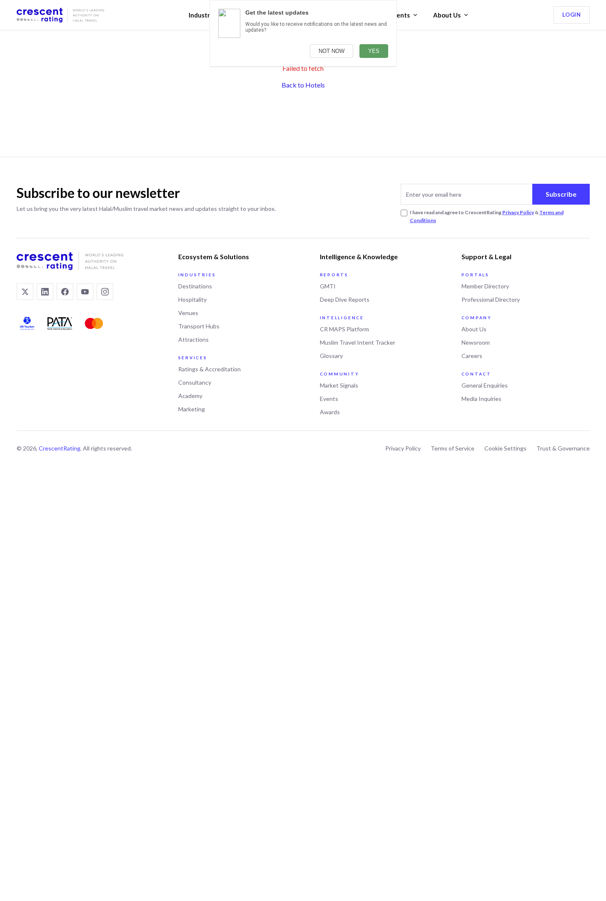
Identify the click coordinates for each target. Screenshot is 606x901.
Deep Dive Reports (344, 299)
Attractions (193, 339)
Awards (330, 411)
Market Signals (339, 385)
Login (571, 14)
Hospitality (192, 299)
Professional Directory (490, 299)
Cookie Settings (505, 448)
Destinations (195, 286)
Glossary (331, 355)
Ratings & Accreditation (209, 369)
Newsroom (475, 342)
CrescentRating (59, 448)
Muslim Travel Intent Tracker (357, 342)
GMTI (328, 286)
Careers (471, 355)
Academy (190, 395)
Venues (188, 312)
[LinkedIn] (45, 291)
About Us (447, 15)
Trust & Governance (563, 448)
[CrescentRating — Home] (60, 15)
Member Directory (485, 286)
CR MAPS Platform (344, 329)
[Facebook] (65, 291)
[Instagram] (105, 291)
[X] (25, 291)
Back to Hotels (303, 85)
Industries (203, 15)
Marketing (191, 409)
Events (399, 15)
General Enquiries (484, 385)
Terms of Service (452, 448)
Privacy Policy (518, 212)
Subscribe (561, 194)
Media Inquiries (481, 398)
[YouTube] (85, 291)
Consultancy (194, 382)
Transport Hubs (198, 326)
